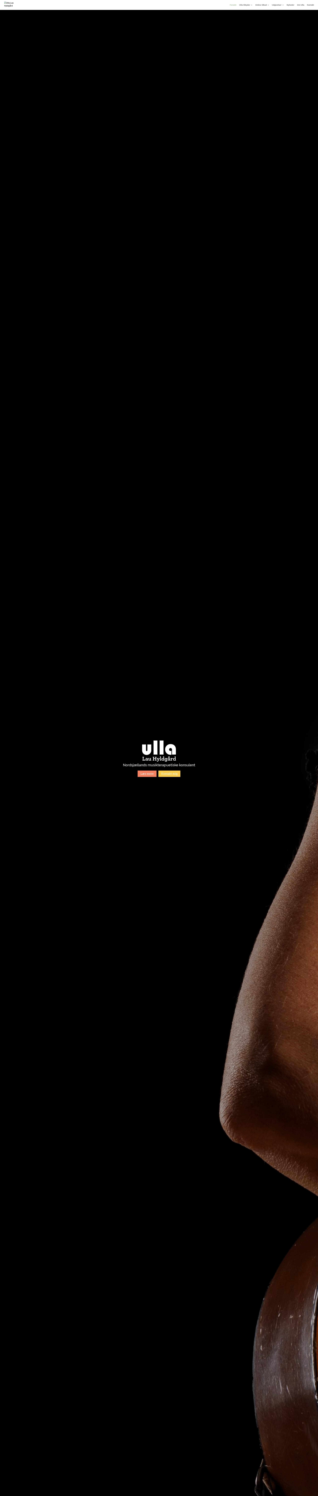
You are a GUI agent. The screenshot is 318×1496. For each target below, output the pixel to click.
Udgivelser (276, 5)
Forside (233, 5)
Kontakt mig (169, 773)
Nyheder (290, 5)
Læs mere (147, 773)
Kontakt (310, 5)
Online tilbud (261, 5)
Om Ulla (300, 5)
